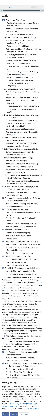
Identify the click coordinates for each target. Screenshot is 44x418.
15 (3, 256)
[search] (41, 2)
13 (3, 230)
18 (3, 290)
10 (3, 187)
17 (5, 277)
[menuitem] (3, 2)
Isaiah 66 (11, 7)
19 (5, 301)
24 (3, 363)
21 (5, 336)
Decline (14, 414)
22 (5, 341)
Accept (5, 414)
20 (20, 317)
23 (3, 352)
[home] (3, 2)
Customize (24, 414)
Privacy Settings (33, 409)
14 (3, 241)
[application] (22, 10)
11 (3, 198)
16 (3, 268)
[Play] (1, 10)
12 (3, 209)
